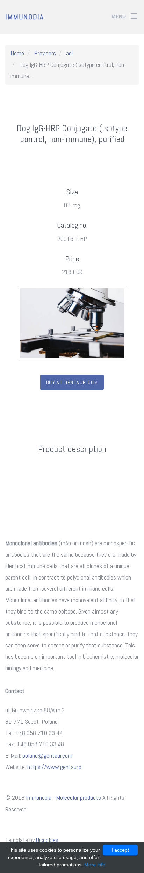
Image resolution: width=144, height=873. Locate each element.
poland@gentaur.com (47, 755)
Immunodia (24, 16)
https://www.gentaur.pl (55, 767)
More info (94, 864)
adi (69, 53)
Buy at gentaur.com (72, 382)
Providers (45, 53)
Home (17, 53)
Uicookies (47, 840)
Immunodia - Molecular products (63, 798)
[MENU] (134, 14)
